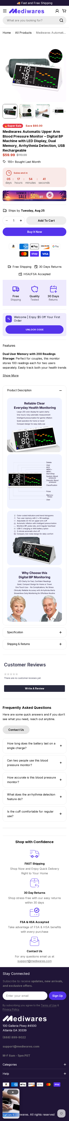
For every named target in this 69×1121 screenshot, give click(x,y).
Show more (11, 375)
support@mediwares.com (35, 961)
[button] (34, 688)
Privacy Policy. (11, 1009)
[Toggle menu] (5, 11)
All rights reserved (42, 1114)
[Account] (57, 11)
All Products (23, 32)
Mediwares (21, 1114)
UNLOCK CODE (35, 329)
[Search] (61, 20)
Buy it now (34, 232)
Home (7, 32)
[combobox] (34, 20)
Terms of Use (49, 1005)
